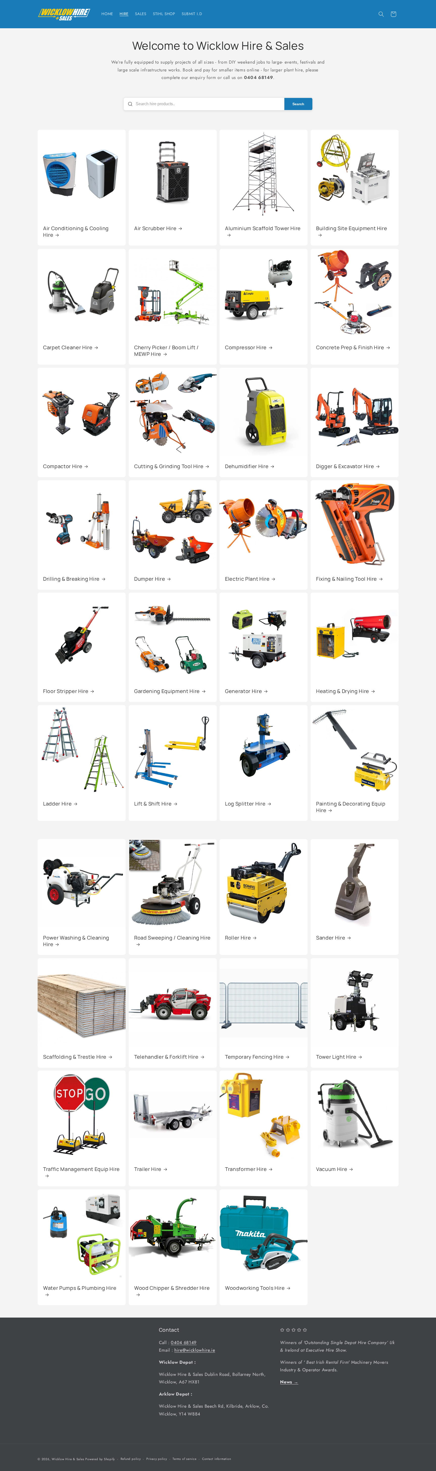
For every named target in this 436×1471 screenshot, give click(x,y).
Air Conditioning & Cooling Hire (76, 231)
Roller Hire (238, 937)
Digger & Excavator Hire (345, 466)
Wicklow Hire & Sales (68, 1459)
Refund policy (131, 1459)
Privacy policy (156, 1459)
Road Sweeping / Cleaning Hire (172, 937)
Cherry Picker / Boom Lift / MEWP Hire (166, 350)
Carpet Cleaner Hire (68, 347)
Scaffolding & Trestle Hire (74, 1057)
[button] (381, 14)
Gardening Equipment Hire (167, 691)
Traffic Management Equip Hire (81, 1169)
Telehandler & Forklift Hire (166, 1057)
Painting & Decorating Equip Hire (351, 806)
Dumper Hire (149, 579)
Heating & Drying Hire (342, 691)
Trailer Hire (147, 1169)
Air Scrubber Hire (155, 228)
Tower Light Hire (336, 1057)
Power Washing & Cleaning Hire (76, 940)
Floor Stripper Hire (66, 691)
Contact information (216, 1459)
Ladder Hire (57, 803)
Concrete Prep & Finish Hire (350, 347)
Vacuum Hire (331, 1169)
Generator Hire (243, 691)
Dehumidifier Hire (246, 466)
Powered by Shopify (100, 1459)
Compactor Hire (62, 466)
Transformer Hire (246, 1169)
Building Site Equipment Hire (351, 228)
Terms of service (184, 1459)
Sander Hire (330, 937)
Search (298, 104)
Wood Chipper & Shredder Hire (172, 1288)
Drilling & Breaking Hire (71, 579)
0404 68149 (184, 1342)
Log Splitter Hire (245, 803)
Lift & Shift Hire (153, 803)
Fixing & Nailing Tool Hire (346, 579)
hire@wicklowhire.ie (194, 1350)
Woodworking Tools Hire (255, 1288)
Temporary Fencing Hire (254, 1057)
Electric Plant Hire (247, 579)
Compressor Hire (246, 347)
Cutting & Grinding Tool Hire (168, 466)
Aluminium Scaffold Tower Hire (263, 228)
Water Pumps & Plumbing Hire (80, 1288)
